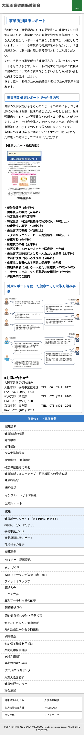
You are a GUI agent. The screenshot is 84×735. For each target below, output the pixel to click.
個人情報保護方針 (14, 707)
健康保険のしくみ (14, 700)
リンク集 (9, 715)
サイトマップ (51, 715)
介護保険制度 (51, 700)
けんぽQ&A (50, 707)
